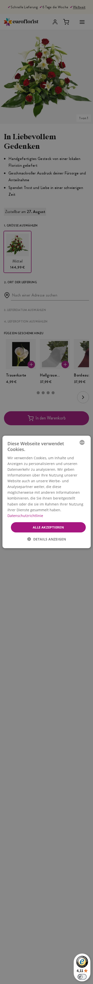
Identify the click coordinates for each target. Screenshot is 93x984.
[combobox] (82, 442)
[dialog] (46, 492)
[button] (46, 539)
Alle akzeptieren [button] (48, 527)
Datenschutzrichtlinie (25, 515)
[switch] (82, 977)
